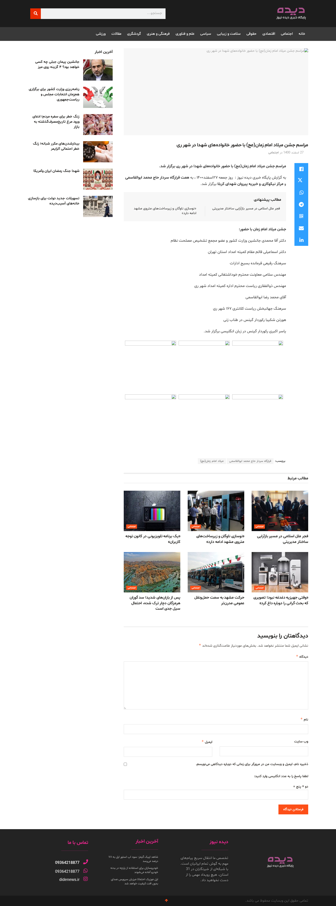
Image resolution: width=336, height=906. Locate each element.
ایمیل (206, 741)
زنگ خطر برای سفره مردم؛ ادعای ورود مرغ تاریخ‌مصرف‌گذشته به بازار (55, 122)
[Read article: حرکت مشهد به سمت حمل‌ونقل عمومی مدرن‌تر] (216, 572)
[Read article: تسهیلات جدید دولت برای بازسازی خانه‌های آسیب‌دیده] (98, 206)
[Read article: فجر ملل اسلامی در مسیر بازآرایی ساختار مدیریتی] (280, 511)
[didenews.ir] (85, 878)
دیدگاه (302, 656)
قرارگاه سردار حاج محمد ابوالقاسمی (250, 461)
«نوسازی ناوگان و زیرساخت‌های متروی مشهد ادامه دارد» (220, 539)
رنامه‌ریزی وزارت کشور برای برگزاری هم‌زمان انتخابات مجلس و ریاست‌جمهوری (54, 94)
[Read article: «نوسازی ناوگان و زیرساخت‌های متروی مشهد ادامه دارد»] (216, 511)
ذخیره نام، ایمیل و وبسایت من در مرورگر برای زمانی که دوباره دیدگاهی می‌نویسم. (252, 764)
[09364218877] (85, 861)
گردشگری (134, 33)
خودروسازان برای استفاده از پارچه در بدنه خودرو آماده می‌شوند (134, 870)
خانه (302, 33)
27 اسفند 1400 (293, 153)
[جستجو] (35, 13)
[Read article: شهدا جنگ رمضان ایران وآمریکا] (98, 179)
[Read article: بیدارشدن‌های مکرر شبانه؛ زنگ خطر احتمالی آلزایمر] (98, 151)
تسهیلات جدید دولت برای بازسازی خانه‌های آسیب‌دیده (53, 201)
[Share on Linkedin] (301, 240)
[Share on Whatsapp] (301, 193)
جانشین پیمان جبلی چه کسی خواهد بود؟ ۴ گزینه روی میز (57, 64)
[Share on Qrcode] (301, 216)
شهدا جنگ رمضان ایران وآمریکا (56, 171)
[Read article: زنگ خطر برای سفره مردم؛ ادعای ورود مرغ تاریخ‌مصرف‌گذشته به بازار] (98, 124)
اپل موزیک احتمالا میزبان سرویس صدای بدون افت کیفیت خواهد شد (134, 881)
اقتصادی (268, 33)
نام (304, 719)
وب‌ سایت (301, 741)
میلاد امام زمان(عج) (212, 461)
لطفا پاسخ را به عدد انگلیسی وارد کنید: (281, 776)
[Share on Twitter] (301, 181)
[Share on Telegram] (301, 204)
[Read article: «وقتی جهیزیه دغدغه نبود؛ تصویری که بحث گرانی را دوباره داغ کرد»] (280, 572)
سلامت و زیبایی (229, 33)
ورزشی (101, 33)
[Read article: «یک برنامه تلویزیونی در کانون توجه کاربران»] (152, 511)
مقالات (116, 33)
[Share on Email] (301, 228)
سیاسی (205, 33)
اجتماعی (287, 33)
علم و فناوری (185, 33)
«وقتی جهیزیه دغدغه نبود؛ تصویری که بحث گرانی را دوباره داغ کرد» (280, 600)
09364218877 (67, 863)
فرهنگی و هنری (158, 33)
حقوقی (251, 33)
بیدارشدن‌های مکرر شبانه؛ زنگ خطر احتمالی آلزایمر (56, 146)
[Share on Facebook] (301, 169)
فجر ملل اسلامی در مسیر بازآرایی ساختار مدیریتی (246, 208)
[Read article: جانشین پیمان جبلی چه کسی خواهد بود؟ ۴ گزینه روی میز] (98, 70)
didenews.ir (69, 879)
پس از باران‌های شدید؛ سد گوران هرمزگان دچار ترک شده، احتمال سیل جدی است (155, 603)
